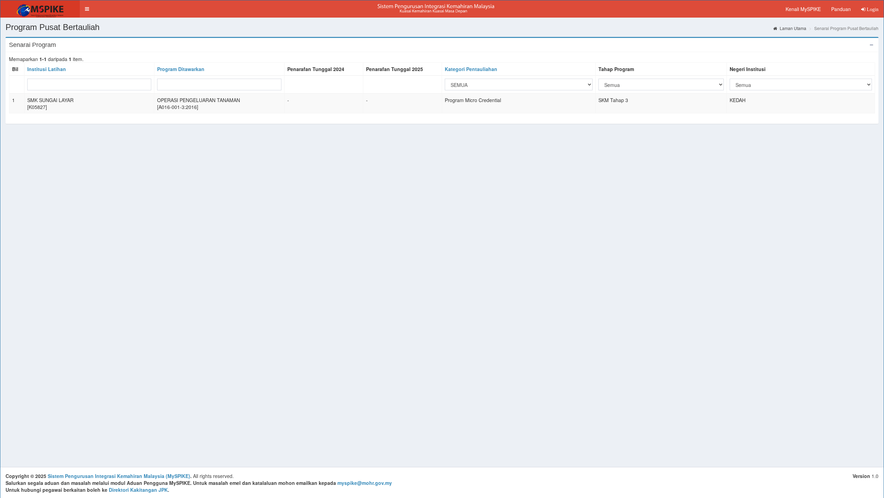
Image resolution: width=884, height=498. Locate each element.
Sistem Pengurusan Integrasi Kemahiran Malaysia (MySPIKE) (119, 475)
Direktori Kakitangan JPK (138, 489)
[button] (87, 9)
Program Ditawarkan (180, 69)
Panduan (841, 9)
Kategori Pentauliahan (471, 69)
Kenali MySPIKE (803, 9)
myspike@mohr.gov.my (364, 482)
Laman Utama (792, 28)
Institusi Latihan (46, 69)
